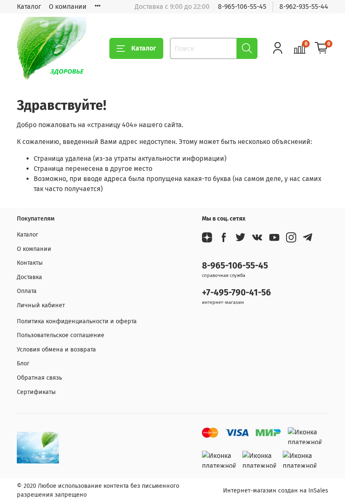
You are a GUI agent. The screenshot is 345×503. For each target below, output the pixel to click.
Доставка (29, 277)
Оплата (27, 291)
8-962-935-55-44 (303, 7)
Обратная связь (39, 377)
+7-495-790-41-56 (236, 292)
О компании (68, 7)
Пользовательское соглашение (60, 335)
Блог (23, 363)
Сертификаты (36, 392)
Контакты (30, 262)
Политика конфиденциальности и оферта (77, 321)
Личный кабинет (41, 305)
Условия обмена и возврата (56, 349)
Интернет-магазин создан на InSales (275, 490)
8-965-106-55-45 (242, 7)
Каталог (29, 7)
